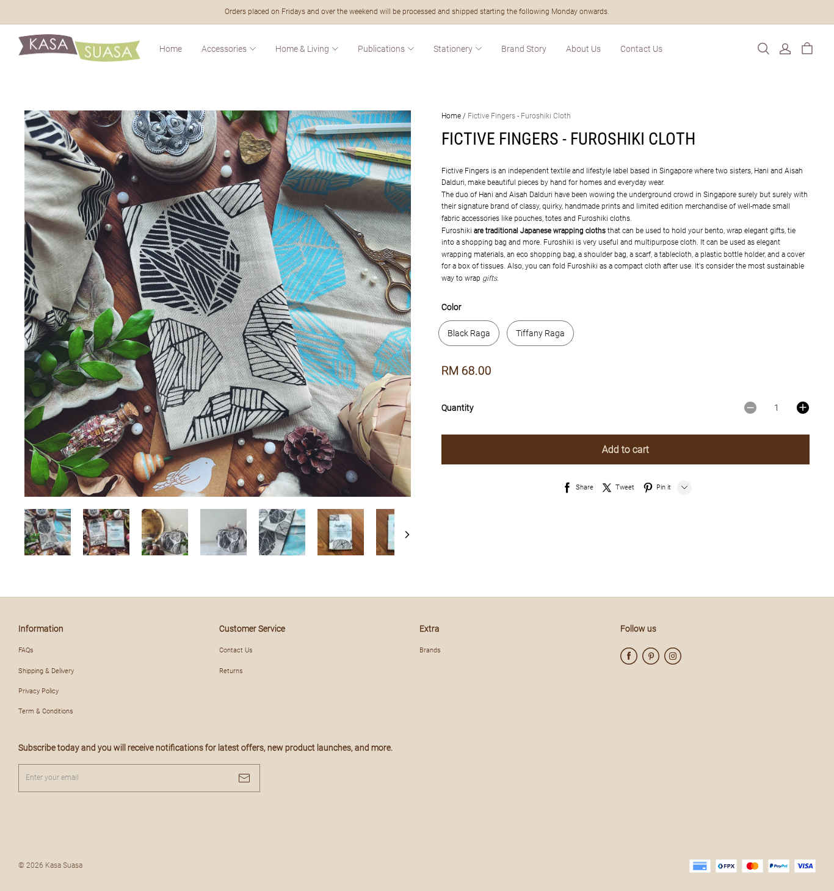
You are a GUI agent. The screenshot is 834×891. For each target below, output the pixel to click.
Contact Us (641, 49)
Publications (381, 49)
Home (170, 49)
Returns (231, 670)
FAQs (26, 650)
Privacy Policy (38, 691)
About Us (583, 49)
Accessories (224, 49)
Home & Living (302, 49)
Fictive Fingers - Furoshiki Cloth (519, 116)
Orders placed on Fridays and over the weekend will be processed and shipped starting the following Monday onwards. (417, 11)
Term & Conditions (45, 711)
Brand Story (523, 49)
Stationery (453, 49)
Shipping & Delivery (46, 670)
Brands (430, 650)
